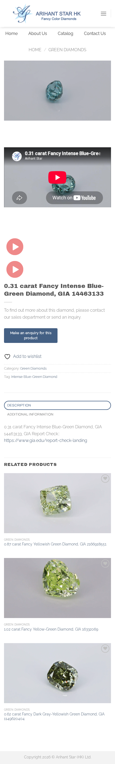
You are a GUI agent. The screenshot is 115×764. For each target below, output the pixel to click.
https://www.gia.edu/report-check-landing (45, 440)
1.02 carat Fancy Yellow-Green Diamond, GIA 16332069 (51, 629)
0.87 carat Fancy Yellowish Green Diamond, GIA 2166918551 (55, 544)
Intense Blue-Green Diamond (34, 377)
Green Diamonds (67, 49)
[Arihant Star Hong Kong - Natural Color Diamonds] (52, 13)
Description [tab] (19, 405)
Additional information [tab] (30, 414)
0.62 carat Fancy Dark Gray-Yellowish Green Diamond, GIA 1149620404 (54, 716)
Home (35, 49)
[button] (103, 13)
